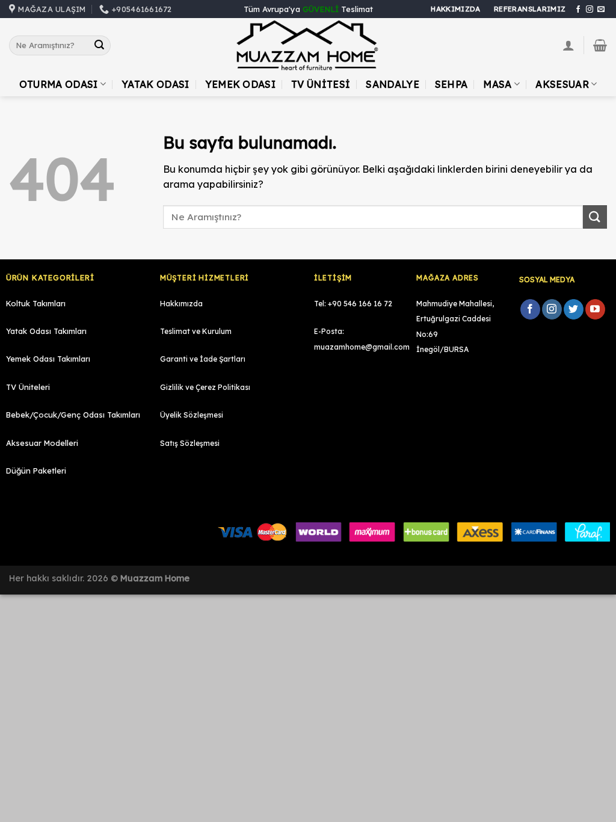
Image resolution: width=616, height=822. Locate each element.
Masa (497, 84)
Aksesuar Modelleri (42, 443)
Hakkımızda (181, 303)
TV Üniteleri (28, 387)
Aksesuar (562, 84)
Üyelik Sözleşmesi (191, 414)
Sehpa (451, 84)
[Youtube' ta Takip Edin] (595, 309)
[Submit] (99, 46)
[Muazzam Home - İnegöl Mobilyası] (308, 45)
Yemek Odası (240, 84)
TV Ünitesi (320, 84)
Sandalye (392, 84)
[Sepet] (600, 45)
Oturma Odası (58, 84)
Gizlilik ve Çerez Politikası (205, 387)
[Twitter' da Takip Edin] (574, 309)
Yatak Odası (155, 84)
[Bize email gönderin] (601, 9)
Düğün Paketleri (36, 470)
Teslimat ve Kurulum (196, 331)
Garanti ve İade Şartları (202, 358)
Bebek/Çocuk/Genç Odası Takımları (73, 414)
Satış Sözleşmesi (190, 443)
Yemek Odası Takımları (48, 358)
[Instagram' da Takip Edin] (589, 9)
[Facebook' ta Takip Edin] (578, 9)
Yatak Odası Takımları (46, 331)
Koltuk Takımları (36, 303)
